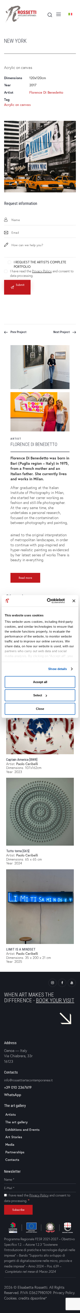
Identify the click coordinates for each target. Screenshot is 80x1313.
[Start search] (49, 15)
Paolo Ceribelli (27, 763)
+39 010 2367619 (18, 1087)
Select (37, 695)
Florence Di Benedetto (46, 92)
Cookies (10, 1298)
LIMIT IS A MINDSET (20, 949)
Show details (57, 669)
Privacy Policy (41, 271)
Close (40, 708)
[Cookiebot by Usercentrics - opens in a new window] (48, 601)
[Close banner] (73, 600)
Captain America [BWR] (21, 760)
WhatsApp (12, 1094)
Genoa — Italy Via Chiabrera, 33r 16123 (18, 1056)
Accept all (40, 681)
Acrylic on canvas (17, 104)
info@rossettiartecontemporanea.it (28, 1080)
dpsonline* (38, 1298)
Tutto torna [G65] (17, 851)
